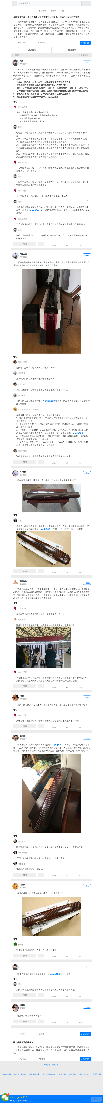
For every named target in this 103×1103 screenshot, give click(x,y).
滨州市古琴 (97, 1074)
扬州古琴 (55, 1065)
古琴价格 (47, 1065)
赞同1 (25, 244)
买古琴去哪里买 (20, 1074)
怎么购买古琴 (6, 1074)
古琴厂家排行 (84, 1074)
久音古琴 (42, 11)
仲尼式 (61, 11)
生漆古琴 (52, 11)
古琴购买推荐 (34, 1074)
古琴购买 (72, 1074)
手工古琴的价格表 (49, 1074)
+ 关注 (87, 62)
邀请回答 (32, 50)
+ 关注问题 (85, 43)
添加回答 (72, 50)
